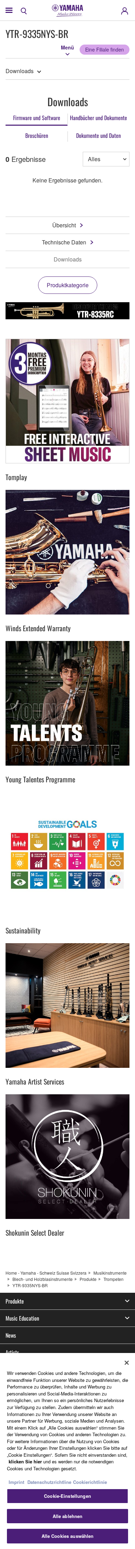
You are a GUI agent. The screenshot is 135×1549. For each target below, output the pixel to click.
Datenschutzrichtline (49, 1482)
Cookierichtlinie (90, 1482)
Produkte (88, 1279)
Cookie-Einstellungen (67, 1496)
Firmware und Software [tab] (36, 118)
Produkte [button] (15, 1301)
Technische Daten (64, 242)
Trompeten (114, 1279)
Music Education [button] (22, 1318)
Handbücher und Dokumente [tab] (98, 118)
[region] (67, 1451)
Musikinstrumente (110, 1273)
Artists (12, 1352)
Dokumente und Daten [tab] (98, 135)
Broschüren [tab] (36, 135)
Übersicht (64, 225)
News (11, 1335)
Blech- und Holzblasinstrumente (42, 1279)
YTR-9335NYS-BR (30, 1285)
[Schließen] (126, 1362)
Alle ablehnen (68, 1516)
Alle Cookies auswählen (68, 1536)
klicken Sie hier (25, 1461)
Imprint (16, 1482)
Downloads (20, 71)
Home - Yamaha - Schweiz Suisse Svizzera (46, 1273)
